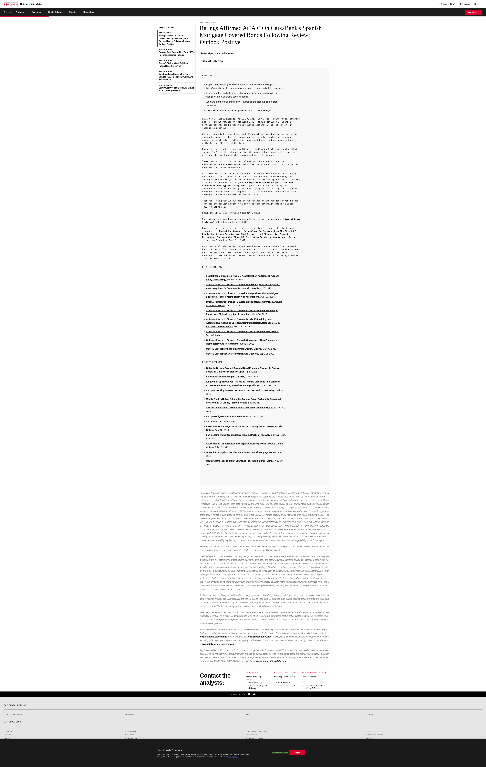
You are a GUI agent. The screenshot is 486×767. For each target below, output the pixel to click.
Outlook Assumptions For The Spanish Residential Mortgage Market (241, 452)
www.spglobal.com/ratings (213, 636)
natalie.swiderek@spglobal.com (257, 687)
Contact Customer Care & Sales (256, 731)
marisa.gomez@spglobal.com (286, 687)
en (454, 4)
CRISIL (247, 715)
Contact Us (465, 4)
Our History (8, 735)
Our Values (8, 731)
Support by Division (251, 735)
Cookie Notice (233, 757)
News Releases (130, 735)
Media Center (129, 715)
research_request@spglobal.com (270, 661)
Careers (368, 731)
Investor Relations (131, 731)
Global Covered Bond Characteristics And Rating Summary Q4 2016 (241, 407)
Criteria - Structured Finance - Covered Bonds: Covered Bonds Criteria (242, 331)
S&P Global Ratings (15, 705)
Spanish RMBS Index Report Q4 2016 (225, 376)
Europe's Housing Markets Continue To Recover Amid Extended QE (240, 390)
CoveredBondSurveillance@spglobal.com (315, 687)
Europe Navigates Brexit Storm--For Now (227, 416)
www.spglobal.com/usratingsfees (217, 644)
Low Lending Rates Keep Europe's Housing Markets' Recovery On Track (243, 435)
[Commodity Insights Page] (244, 694)
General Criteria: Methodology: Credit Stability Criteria (233, 349)
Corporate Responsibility (374, 735)
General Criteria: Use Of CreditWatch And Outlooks (232, 354)
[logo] (11, 4)
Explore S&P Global (32, 4)
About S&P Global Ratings (13, 715)
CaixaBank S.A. (214, 421)
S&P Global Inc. (13, 722)
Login (479, 4)
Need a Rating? (473, 12)
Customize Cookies (280, 753)
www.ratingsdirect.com (259, 636)
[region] (243, 753)
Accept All (297, 753)
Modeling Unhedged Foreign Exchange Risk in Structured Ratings (240, 461)
